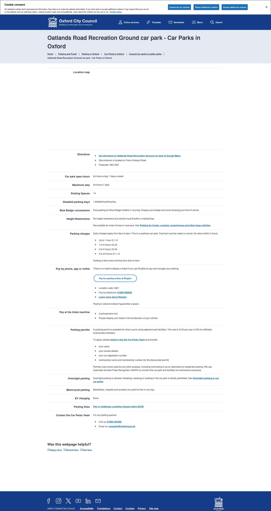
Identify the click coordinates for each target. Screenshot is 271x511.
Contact (118, 508)
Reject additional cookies (206, 7)
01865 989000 (124, 292)
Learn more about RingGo (113, 297)
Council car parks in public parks (145, 53)
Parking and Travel (67, 53)
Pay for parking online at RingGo (115, 278)
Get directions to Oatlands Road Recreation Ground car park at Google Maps (140, 155)
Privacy (142, 508)
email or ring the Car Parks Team (127, 339)
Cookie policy (116, 11)
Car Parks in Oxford (114, 53)
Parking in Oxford (90, 53)
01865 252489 (114, 421)
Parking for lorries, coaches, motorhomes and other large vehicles (175, 225)
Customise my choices (179, 7)
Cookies (129, 508)
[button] (54, 450)
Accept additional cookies (234, 7)
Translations (103, 508)
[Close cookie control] (266, 7)
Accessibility (87, 508)
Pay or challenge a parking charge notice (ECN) (118, 406)
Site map (154, 508)
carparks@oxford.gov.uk (122, 426)
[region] (135, 7)
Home (50, 53)
